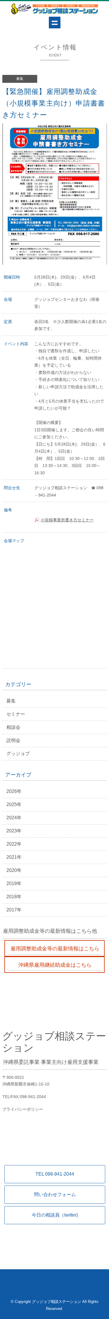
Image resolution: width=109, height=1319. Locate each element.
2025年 (14, 804)
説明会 (13, 740)
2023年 (14, 830)
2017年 (14, 909)
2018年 (14, 896)
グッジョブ (18, 753)
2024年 (14, 817)
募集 (11, 700)
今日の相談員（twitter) (55, 1214)
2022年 (14, 843)
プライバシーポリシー (22, 1109)
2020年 (14, 870)
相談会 (13, 727)
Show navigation (54, 22)
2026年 (14, 791)
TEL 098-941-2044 (54, 1174)
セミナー (15, 714)
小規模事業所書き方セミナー (67, 520)
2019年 (14, 883)
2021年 (14, 857)
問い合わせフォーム (55, 1194)
